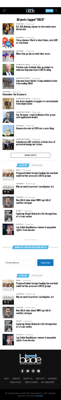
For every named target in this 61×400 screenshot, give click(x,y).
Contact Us (27, 378)
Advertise (16, 378)
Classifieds (52, 378)
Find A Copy (40, 378)
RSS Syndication (47, 382)
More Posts (30, 155)
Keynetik (39, 396)
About (6, 378)
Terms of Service (31, 382)
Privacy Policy (15, 382)
